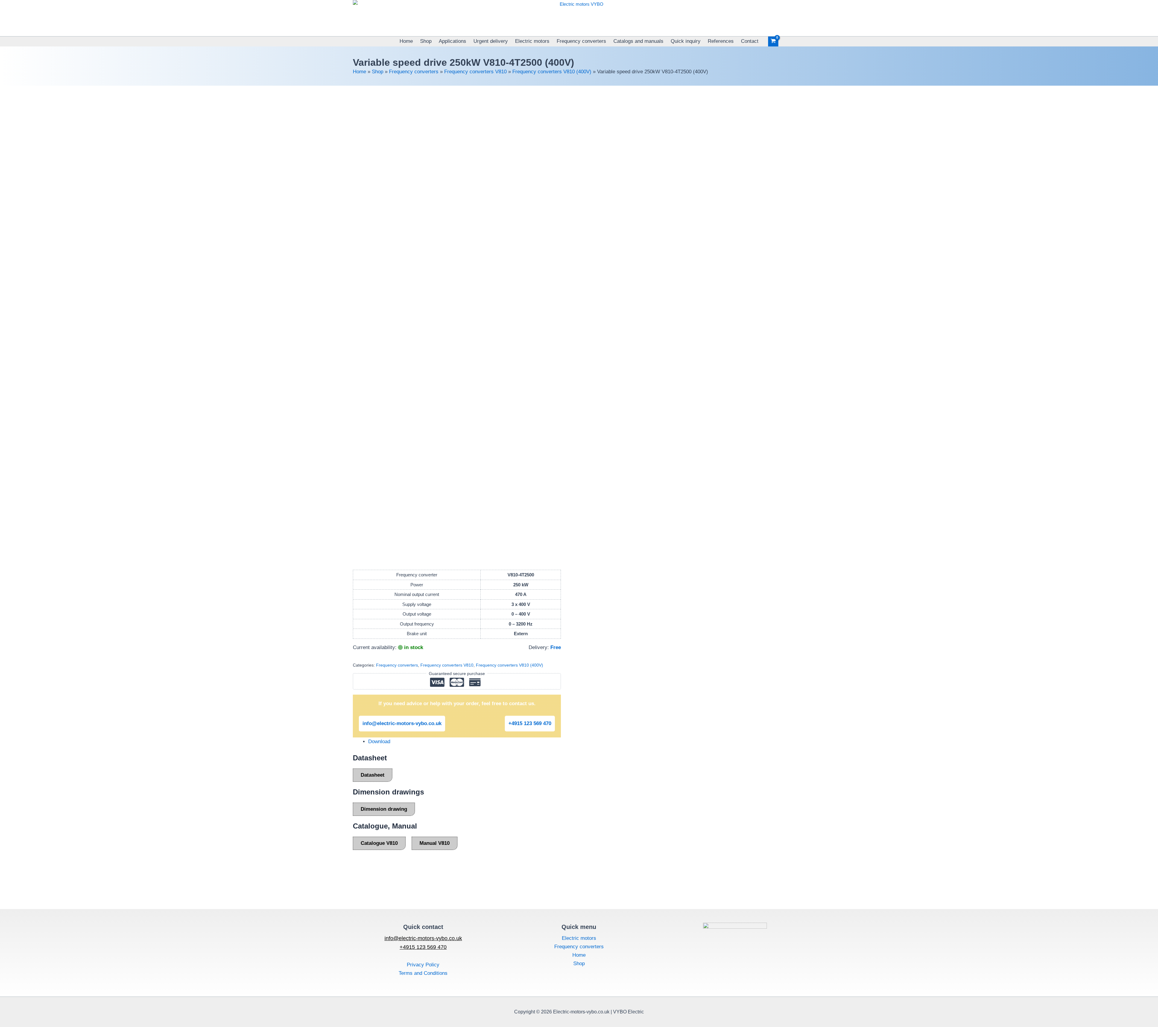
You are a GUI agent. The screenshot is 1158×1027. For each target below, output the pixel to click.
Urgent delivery (490, 41)
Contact (749, 41)
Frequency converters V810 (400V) (551, 71)
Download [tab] (379, 741)
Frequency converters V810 (475, 71)
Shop (426, 41)
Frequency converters (581, 41)
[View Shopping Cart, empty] (773, 41)
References (721, 41)
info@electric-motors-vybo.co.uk (401, 723)
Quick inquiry (686, 41)
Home (406, 41)
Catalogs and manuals (638, 41)
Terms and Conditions (423, 973)
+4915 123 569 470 (529, 723)
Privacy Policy (423, 965)
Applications (452, 41)
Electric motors (532, 41)
